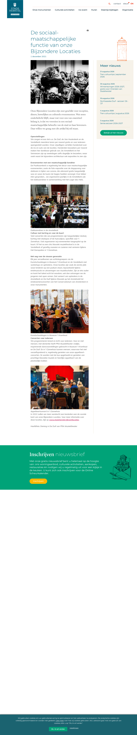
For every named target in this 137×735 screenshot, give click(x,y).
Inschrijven (96, 724)
